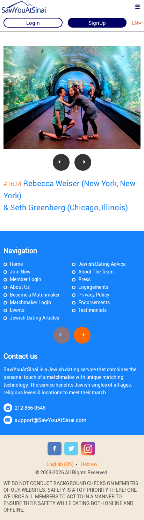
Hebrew (89, 464)
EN (135, 23)
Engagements (93, 287)
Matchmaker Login (30, 302)
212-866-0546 (30, 407)
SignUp (97, 22)
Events (17, 310)
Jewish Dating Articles (34, 317)
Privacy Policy (93, 294)
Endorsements (94, 302)
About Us (20, 287)
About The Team (96, 271)
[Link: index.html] (30, 7)
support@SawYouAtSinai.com (50, 419)
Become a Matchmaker (35, 294)
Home (16, 264)
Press (84, 279)
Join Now (20, 271)
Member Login (25, 279)
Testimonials (92, 310)
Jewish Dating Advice (101, 264)
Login (33, 22)
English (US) (60, 464)
